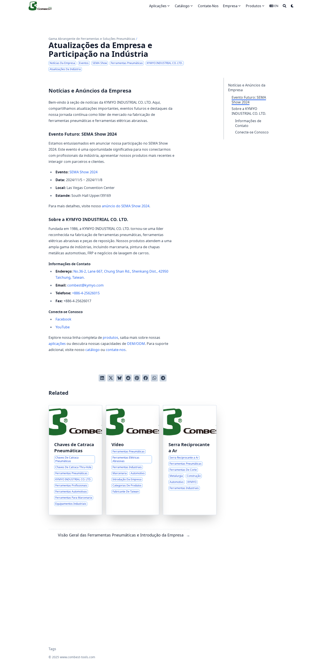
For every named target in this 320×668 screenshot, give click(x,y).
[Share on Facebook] (145, 377)
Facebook (63, 319)
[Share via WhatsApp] (154, 377)
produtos (110, 337)
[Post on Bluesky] (119, 377)
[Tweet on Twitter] (110, 377)
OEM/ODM (136, 343)
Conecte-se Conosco (252, 132)
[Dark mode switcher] (292, 6)
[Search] (284, 6)
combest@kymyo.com (85, 285)
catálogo (92, 349)
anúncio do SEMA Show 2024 (125, 206)
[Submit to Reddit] (128, 377)
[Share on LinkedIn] (102, 377)
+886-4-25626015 (86, 293)
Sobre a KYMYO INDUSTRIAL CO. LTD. (249, 111)
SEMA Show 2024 (83, 172)
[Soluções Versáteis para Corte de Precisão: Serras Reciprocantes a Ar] (189, 460)
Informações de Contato (248, 123)
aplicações (57, 343)
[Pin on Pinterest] (136, 377)
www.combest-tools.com (77, 657)
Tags (52, 648)
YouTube (63, 327)
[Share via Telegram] (163, 377)
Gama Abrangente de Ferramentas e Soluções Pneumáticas (92, 39)
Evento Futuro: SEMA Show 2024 (249, 100)
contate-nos (116, 349)
